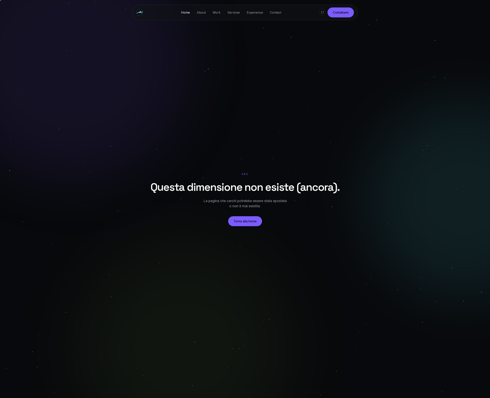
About (201, 12)
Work (216, 12)
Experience (255, 12)
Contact (275, 12)
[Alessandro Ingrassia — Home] (139, 12)
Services (233, 12)
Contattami (341, 12)
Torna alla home (245, 221)
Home (185, 12)
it (322, 12)
